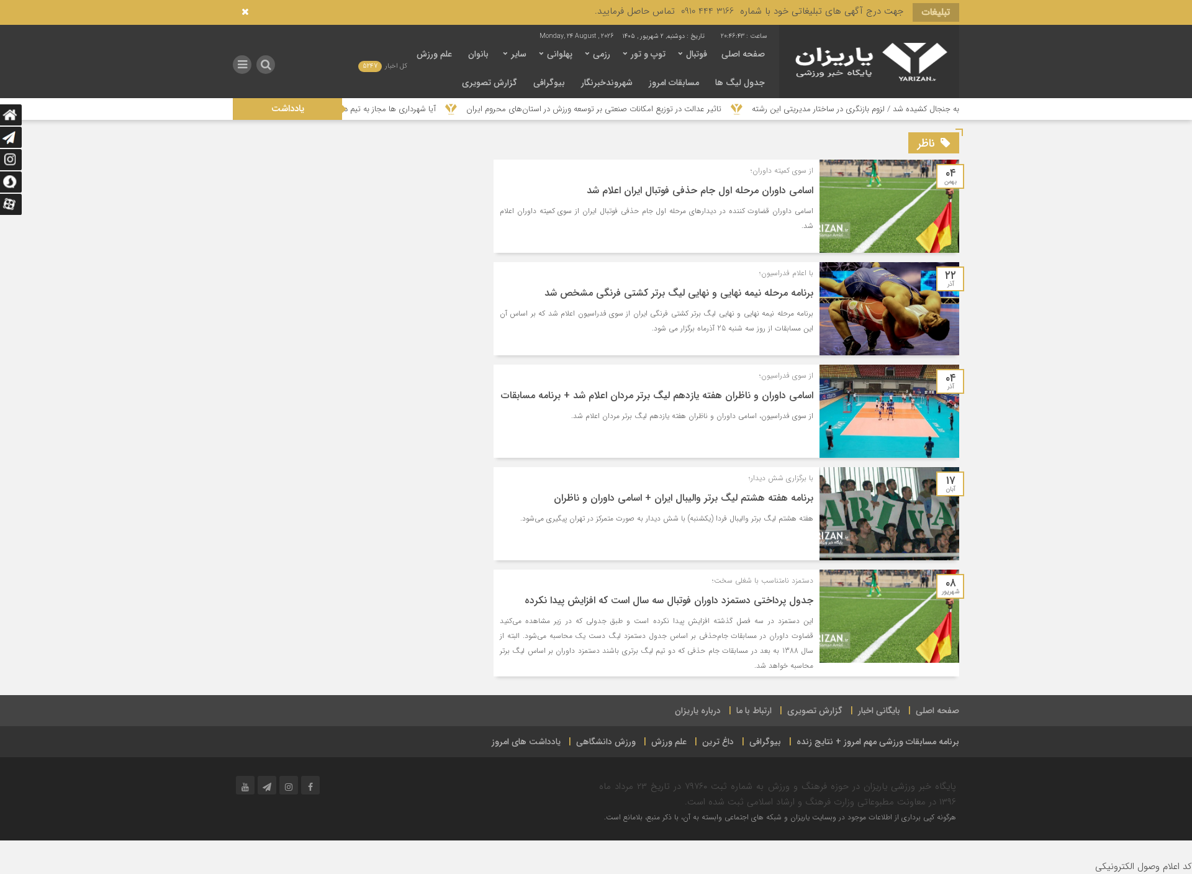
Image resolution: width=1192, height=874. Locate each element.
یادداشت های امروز (526, 742)
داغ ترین (718, 742)
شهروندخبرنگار (607, 82)
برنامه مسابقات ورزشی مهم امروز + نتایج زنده (878, 742)
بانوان (478, 54)
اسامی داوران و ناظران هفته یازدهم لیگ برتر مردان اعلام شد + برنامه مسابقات (657, 395)
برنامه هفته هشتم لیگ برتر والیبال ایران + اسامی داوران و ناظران (683, 498)
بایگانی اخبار (879, 710)
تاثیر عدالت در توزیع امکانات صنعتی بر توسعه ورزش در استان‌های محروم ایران (631, 109)
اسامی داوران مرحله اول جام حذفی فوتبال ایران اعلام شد (700, 190)
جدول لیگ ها (740, 82)
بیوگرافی (549, 82)
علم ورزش (434, 54)
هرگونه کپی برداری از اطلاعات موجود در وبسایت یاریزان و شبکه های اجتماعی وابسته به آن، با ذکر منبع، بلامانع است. (780, 817)
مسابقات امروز (674, 82)
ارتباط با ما (754, 710)
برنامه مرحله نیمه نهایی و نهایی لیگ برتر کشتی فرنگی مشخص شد (678, 293)
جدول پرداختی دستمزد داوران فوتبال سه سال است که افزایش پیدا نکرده (669, 600)
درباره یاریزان (698, 710)
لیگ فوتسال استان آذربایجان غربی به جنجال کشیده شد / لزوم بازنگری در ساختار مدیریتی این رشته (950, 109)
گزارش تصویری (489, 82)
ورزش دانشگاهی (606, 742)
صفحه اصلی (743, 54)
